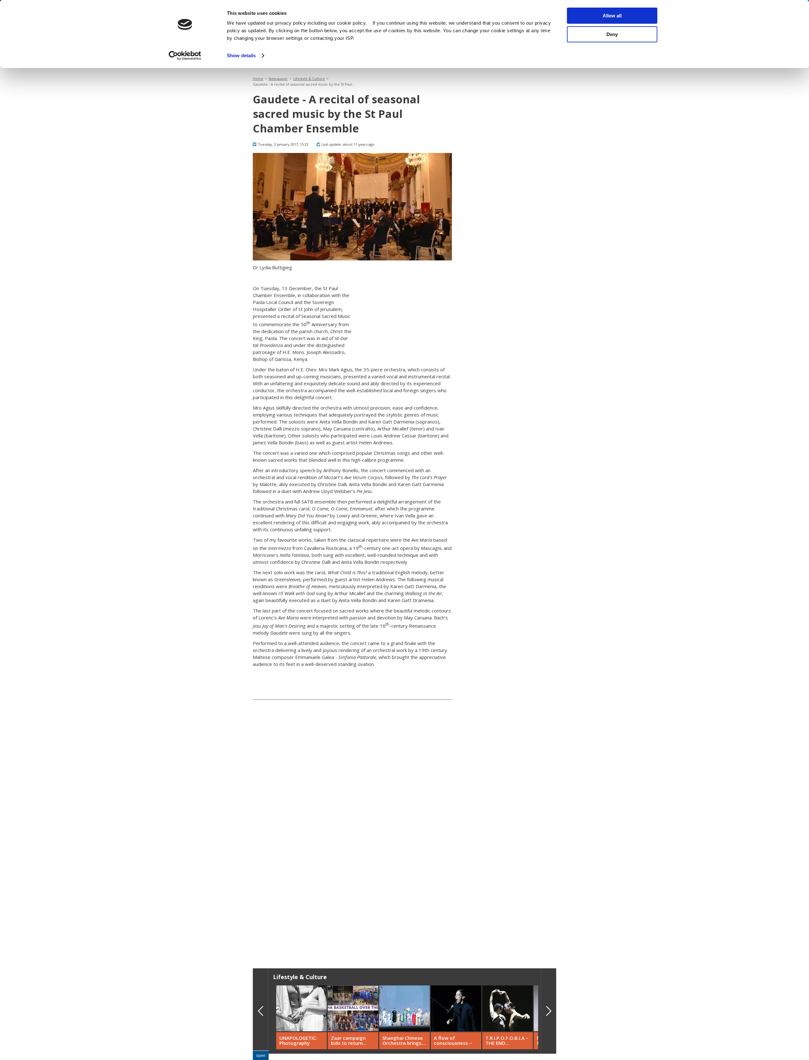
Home (258, 78)
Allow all (612, 15)
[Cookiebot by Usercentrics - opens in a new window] (185, 55)
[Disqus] (352, 857)
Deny (612, 34)
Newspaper (278, 78)
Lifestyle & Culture (309, 78)
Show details (241, 55)
